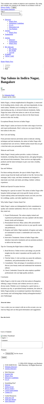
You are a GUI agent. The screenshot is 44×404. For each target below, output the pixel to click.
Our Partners (13, 29)
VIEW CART (9, 56)
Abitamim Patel (9, 95)
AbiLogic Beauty (10, 399)
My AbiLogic (9, 47)
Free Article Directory (8, 9)
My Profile (12, 51)
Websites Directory (11, 367)
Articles (7, 31)
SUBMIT (8, 54)
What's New (13, 21)
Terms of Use (9, 387)
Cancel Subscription (11, 390)
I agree (14, 7)
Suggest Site (9, 374)
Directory (8, 19)
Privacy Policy (5, 7)
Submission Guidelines (16, 23)
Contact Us (8, 392)
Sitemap (7, 385)
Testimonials (9, 34)
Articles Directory (10, 369)
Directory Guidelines (11, 378)
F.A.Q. (11, 25)
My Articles (13, 49)
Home (3, 61)
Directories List (14, 27)
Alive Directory (10, 401)
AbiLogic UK (9, 398)
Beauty (7, 67)
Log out (11, 52)
